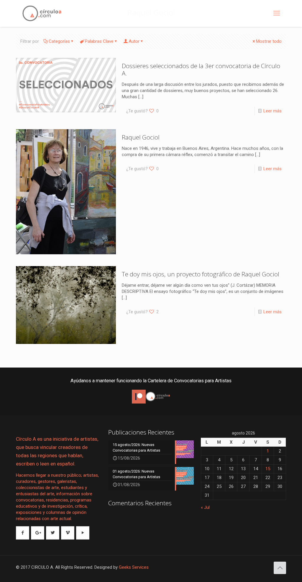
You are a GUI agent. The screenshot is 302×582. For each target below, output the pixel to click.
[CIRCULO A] (42, 13)
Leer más (272, 111)
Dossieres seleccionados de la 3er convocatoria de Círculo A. (201, 69)
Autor (134, 41)
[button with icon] (22, 533)
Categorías (59, 41)
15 (267, 468)
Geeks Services (134, 567)
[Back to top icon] (280, 568)
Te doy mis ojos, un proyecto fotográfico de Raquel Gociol (200, 274)
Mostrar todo (269, 41)
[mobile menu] (277, 13)
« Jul (205, 507)
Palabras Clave (99, 41)
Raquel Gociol (141, 137)
